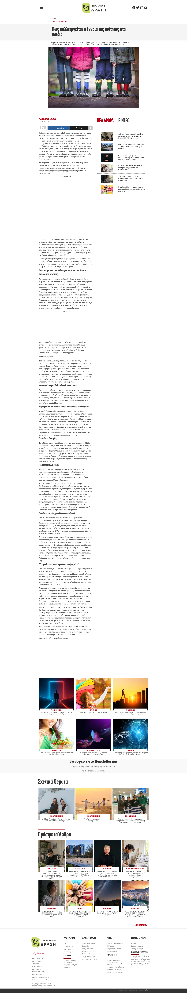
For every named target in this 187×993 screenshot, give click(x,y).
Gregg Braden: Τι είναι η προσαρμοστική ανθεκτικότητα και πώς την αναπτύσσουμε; (131, 157)
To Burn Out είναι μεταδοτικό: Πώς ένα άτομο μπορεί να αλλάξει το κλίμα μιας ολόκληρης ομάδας (130, 136)
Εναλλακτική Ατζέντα (139, 952)
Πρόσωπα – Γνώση (138, 938)
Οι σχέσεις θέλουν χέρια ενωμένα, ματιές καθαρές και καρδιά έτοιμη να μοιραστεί (131, 189)
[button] (41, 8)
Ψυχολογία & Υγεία (80, 869)
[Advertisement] (65, 208)
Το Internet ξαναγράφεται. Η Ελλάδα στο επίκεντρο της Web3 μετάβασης (93, 753)
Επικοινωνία (37, 974)
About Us (35, 964)
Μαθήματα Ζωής (87, 949)
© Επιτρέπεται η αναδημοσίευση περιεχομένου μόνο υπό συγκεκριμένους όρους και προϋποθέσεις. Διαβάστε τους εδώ (43, 983)
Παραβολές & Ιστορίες (89, 951)
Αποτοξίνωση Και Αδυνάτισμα (70, 961)
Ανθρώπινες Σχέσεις (59, 21)
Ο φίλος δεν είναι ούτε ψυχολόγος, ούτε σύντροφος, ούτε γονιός (56, 820)
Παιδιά (54, 19)
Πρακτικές (67, 952)
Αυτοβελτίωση (130, 869)
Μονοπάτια (67, 949)
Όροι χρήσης (36, 969)
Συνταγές (67, 967)
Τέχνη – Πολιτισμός (88, 956)
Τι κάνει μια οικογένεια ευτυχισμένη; (93, 820)
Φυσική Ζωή (112, 955)
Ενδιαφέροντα (51, 908)
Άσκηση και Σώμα (113, 960)
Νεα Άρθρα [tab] (105, 121)
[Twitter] (137, 7)
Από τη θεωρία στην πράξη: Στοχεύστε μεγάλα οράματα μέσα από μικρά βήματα (130, 713)
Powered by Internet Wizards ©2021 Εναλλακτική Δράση (133, 990)
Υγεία (109, 938)
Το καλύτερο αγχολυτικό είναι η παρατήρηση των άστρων (107, 913)
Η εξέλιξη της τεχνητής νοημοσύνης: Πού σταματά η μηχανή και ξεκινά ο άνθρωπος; (130, 753)
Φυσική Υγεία (112, 951)
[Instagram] (141, 7)
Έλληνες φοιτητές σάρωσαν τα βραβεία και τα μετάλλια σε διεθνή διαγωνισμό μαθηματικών (130, 820)
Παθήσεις (110, 946)
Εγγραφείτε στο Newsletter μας (93, 761)
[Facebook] (133, 7)
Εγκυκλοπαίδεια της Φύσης (115, 963)
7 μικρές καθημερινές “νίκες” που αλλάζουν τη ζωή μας (93, 713)
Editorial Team (44, 122)
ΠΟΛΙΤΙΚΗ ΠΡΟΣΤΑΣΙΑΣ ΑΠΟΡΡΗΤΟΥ (93, 771)
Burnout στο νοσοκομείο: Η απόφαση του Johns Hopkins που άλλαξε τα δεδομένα (131, 146)
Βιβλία (80, 908)
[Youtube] (145, 7)
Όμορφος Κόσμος (130, 816)
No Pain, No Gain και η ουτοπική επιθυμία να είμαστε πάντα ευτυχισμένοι (130, 168)
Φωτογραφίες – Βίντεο (89, 959)
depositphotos (37, 959)
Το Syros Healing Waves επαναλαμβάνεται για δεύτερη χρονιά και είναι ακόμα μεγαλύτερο (135, 913)
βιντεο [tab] (123, 121)
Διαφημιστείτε (37, 966)
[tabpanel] (121, 162)
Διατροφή (67, 955)
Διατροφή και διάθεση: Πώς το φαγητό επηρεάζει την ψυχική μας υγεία (56, 753)
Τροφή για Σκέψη (137, 949)
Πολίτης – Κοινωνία (88, 954)
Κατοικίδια (85, 946)
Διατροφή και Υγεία (70, 965)
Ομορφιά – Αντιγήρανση (115, 967)
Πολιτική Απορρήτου (39, 972)
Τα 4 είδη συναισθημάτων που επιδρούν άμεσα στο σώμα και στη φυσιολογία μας (130, 178)
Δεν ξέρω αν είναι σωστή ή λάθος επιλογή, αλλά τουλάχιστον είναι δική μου (56, 713)
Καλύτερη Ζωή (52, 869)
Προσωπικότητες (137, 946)
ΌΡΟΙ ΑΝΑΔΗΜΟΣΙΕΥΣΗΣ (40, 977)
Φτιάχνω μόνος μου (114, 970)
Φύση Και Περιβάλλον (115, 972)
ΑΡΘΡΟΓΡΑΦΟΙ (37, 961)
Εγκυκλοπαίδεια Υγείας (115, 943)
